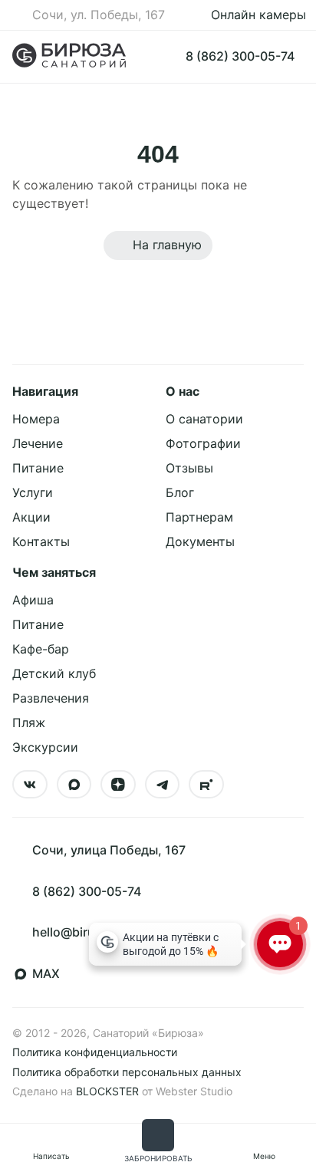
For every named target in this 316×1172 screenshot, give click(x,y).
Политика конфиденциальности (94, 1051)
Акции (31, 517)
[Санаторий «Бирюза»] (69, 56)
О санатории (204, 418)
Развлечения (50, 698)
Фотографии (203, 443)
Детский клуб (54, 673)
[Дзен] (118, 784)
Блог (180, 492)
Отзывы (189, 468)
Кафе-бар (40, 649)
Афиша (33, 599)
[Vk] (30, 784)
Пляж (28, 722)
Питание (38, 468)
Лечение (37, 443)
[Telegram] (162, 784)
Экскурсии (45, 747)
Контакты (41, 541)
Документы (200, 541)
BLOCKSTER (107, 1091)
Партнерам (199, 517)
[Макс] (74, 784)
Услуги (32, 492)
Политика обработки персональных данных (127, 1071)
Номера (36, 418)
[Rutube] (206, 784)
